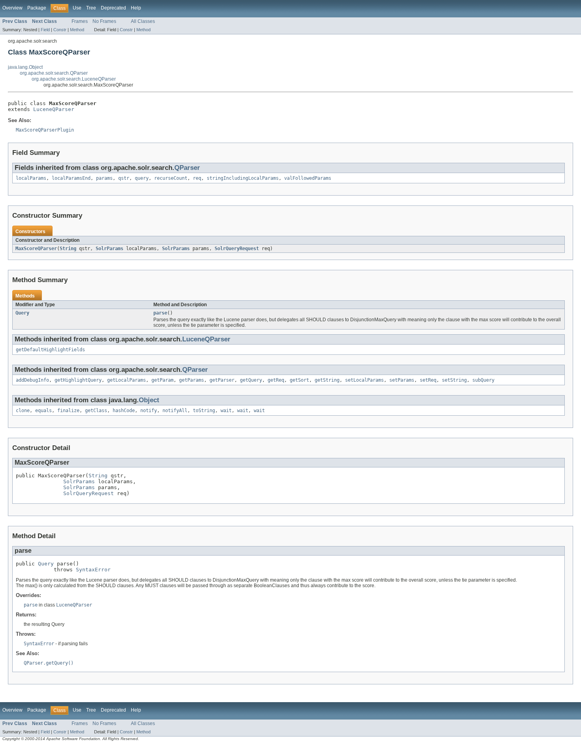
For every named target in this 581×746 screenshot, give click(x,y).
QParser (187, 167)
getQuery (251, 380)
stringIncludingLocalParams (243, 178)
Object (149, 400)
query (142, 178)
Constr (59, 29)
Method (77, 29)
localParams (31, 178)
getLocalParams (126, 380)
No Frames (104, 21)
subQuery (483, 380)
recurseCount (170, 178)
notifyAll (174, 410)
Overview (12, 8)
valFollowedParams (307, 178)
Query (22, 313)
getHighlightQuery (78, 380)
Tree (91, 8)
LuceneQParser (53, 109)
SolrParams (109, 248)
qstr (123, 178)
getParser (221, 380)
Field (45, 29)
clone (23, 410)
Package (36, 8)
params (104, 178)
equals (43, 410)
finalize (68, 410)
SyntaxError (93, 570)
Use (77, 8)
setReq (428, 380)
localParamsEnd (71, 178)
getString (327, 380)
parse (160, 313)
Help (136, 8)
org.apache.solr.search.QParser (54, 73)
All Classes (143, 21)
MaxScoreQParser (36, 248)
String (68, 248)
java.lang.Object (25, 67)
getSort (299, 380)
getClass (96, 410)
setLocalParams (364, 380)
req (197, 178)
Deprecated (113, 8)
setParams (401, 380)
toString (204, 410)
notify (148, 410)
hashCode (124, 410)
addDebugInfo (32, 380)
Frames (80, 21)
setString (454, 380)
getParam (162, 380)
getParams (191, 380)
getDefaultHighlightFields (50, 349)
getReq (276, 380)
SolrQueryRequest (237, 248)
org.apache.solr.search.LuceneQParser (74, 79)
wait (226, 410)
